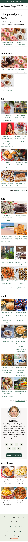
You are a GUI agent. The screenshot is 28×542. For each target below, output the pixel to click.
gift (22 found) (21, 288)
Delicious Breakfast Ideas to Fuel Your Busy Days (20, 138)
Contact (5, 527)
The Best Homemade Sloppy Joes (7, 165)
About (8, 531)
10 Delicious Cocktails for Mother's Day (7, 117)
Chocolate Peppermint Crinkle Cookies (7, 217)
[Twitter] (21, 444)
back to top (17, 531)
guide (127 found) (20, 401)
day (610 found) (20, 190)
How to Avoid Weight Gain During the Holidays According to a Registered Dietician (7, 141)
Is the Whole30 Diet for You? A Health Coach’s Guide (7, 370)
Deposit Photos (14, 538)
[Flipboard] (14, 448)
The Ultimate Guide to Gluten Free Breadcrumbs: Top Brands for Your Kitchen (7, 318)
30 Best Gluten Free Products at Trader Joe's (20, 262)
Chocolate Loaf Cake (7, 69)
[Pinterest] (11, 444)
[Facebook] (6, 444)
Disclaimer (21, 527)
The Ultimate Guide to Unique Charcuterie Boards (7, 393)
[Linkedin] (9, 448)
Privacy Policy (13, 527)
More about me (13, 455)
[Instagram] (16, 444)
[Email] (19, 448)
